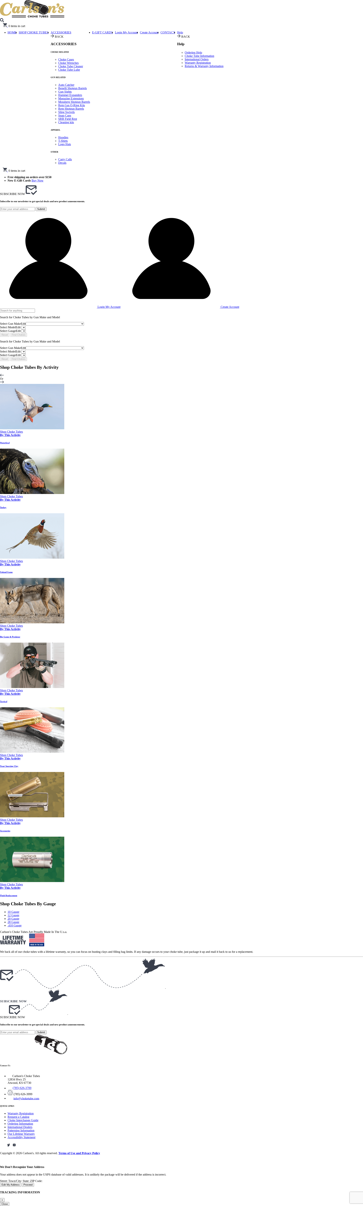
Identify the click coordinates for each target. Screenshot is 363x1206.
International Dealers (20, 1127)
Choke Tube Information (199, 55)
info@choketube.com (26, 1098)
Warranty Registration (198, 62)
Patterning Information (21, 1130)
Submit (41, 209)
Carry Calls (65, 159)
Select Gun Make (13, 323)
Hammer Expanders (70, 95)
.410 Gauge (15, 925)
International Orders (197, 59)
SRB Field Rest (67, 118)
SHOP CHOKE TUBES (34, 32)
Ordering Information (20, 1123)
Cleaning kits (66, 122)
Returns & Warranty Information (204, 66)
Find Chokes (19, 334)
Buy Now (37, 180)
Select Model (10, 327)
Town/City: (15, 1181)
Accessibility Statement (21, 1137)
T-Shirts (63, 140)
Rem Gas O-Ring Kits (71, 105)
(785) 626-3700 (22, 1088)
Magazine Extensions (71, 98)
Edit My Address (11, 1184)
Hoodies (63, 137)
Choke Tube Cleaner (70, 66)
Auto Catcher (66, 84)
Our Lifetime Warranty (21, 1133)
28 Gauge (13, 922)
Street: (4, 1181)
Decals (62, 162)
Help (180, 32)
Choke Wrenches (68, 62)
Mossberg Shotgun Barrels (74, 101)
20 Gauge (13, 918)
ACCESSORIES (61, 32)
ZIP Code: (36, 1181)
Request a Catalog (18, 1116)
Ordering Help (193, 52)
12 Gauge (13, 915)
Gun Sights (65, 91)
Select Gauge (10, 330)
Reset (5, 334)
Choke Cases (66, 59)
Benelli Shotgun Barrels (72, 88)
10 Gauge (13, 911)
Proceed (28, 1184)
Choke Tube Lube (69, 69)
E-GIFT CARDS (102, 32)
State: (26, 1181)
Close (5, 1204)
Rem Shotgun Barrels (71, 108)
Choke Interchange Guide (23, 1120)
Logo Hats (64, 144)
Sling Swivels (66, 112)
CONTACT (168, 32)
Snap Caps (64, 115)
